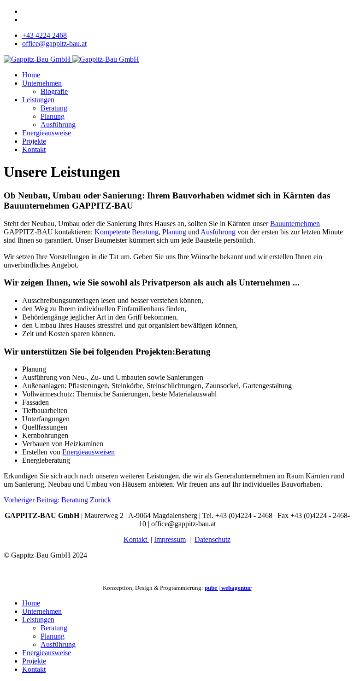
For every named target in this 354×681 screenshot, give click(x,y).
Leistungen (38, 100)
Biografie (54, 91)
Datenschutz (212, 539)
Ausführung (58, 124)
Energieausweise (46, 133)
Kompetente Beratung (126, 232)
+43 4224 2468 (44, 35)
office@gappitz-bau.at (54, 43)
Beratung (54, 108)
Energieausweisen (88, 452)
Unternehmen (42, 83)
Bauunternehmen (295, 223)
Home (31, 75)
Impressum (170, 539)
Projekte (34, 141)
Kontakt (34, 149)
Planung (53, 116)
